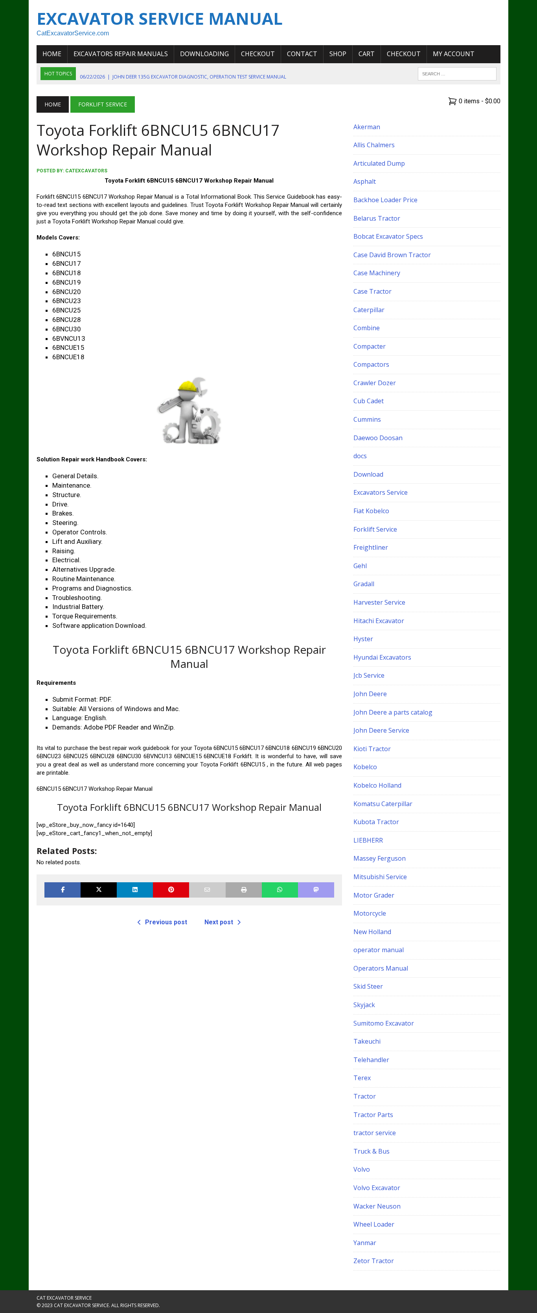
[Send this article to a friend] (207, 890)
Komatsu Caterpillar (382, 803)
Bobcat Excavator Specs (388, 236)
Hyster (363, 639)
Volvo (361, 1169)
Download (368, 474)
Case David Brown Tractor (392, 255)
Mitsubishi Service (380, 876)
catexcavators (86, 171)
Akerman (366, 127)
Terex (362, 1077)
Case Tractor (372, 291)
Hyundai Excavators (382, 657)
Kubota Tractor (376, 821)
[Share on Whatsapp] (280, 890)
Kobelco (365, 767)
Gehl (360, 565)
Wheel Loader (373, 1224)
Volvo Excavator (376, 1187)
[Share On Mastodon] (316, 890)
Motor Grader (373, 895)
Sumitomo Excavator (383, 1023)
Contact (302, 53)
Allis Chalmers (374, 145)
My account (453, 53)
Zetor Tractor (373, 1260)
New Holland (372, 931)
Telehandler (371, 1059)
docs (360, 456)
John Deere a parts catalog (392, 712)
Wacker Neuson (377, 1206)
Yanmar (364, 1242)
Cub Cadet (368, 401)
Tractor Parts (373, 1114)
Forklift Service (375, 529)
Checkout (258, 53)
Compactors (371, 364)
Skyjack (364, 1004)
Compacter (369, 346)
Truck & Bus (371, 1151)
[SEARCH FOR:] (457, 73)
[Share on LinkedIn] (135, 890)
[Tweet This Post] (99, 890)
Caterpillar (368, 309)
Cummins (367, 419)
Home (51, 53)
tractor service (374, 1132)
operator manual (378, 949)
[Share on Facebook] (62, 890)
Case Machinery (376, 273)
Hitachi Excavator (378, 620)
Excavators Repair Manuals (121, 53)
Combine (366, 328)
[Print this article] (244, 890)
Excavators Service (380, 492)
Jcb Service (368, 675)
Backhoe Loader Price (385, 200)
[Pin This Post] (171, 890)
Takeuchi (367, 1041)
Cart (367, 53)
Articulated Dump (379, 163)
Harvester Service (379, 602)
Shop (337, 53)
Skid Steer (368, 986)
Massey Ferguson (379, 858)
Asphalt (364, 181)
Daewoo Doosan (378, 437)
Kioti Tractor (372, 748)
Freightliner (370, 547)
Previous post (166, 922)
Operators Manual (380, 968)
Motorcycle (369, 913)
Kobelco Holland (377, 785)
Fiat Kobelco (371, 511)
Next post (218, 922)
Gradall (363, 584)
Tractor (364, 1096)
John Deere (370, 693)
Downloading (204, 53)
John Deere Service (381, 730)
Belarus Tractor (376, 218)
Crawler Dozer (374, 383)
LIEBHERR (368, 840)
